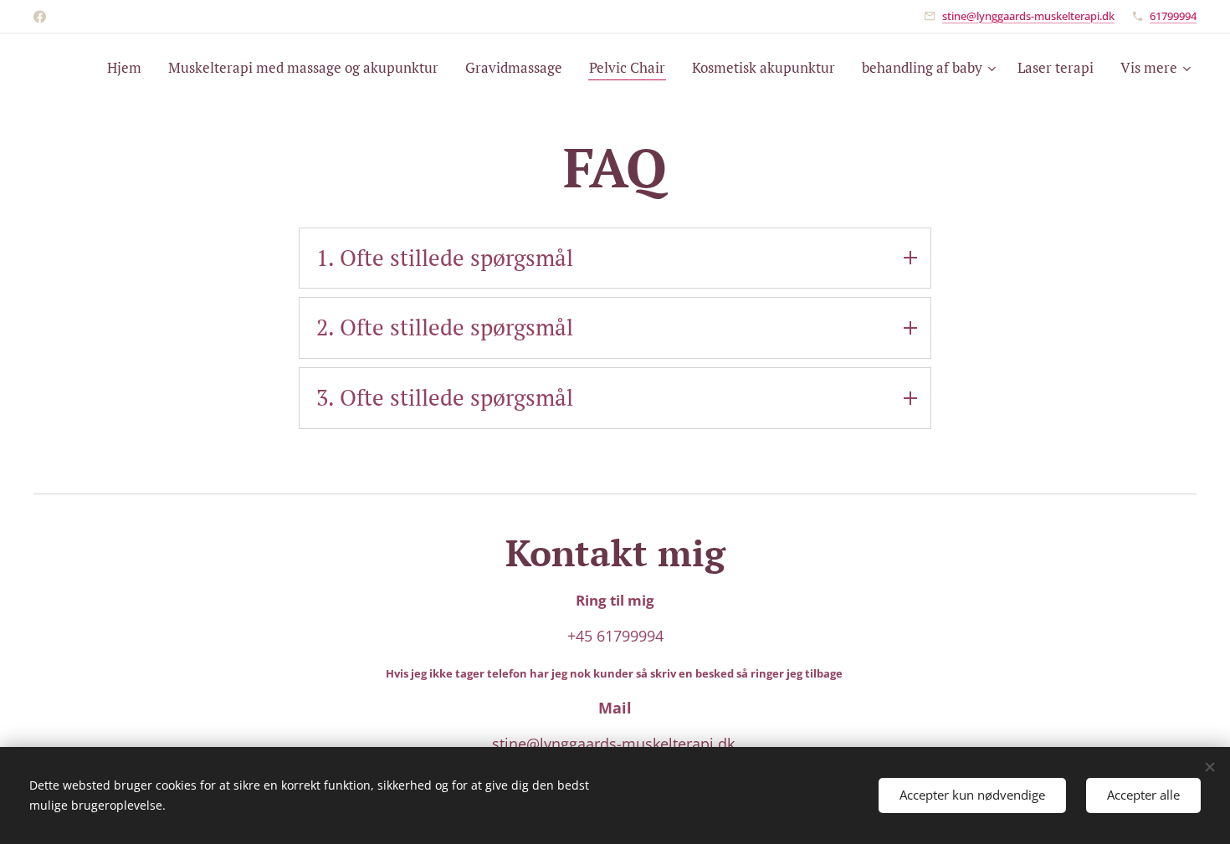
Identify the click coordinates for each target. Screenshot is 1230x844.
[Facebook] (39, 17)
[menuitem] (129, 68)
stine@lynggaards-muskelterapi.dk (1028, 15)
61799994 (1173, 15)
